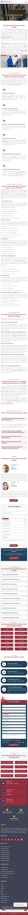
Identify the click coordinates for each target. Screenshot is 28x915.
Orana (7, 641)
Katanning (21, 629)
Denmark (21, 637)
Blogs (2, 892)
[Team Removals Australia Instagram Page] (5, 839)
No (18, 740)
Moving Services (4, 867)
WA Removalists (21, 775)
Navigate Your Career (5, 896)
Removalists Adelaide (5, 852)
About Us (3, 886)
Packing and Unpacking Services (7, 873)
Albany (7, 648)
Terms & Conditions (5, 900)
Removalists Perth (4, 848)
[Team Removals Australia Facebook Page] (2, 839)
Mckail (7, 629)
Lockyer (21, 648)
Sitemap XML (3, 898)
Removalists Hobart (5, 850)
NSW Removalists (7, 771)
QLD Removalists (21, 771)
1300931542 (15, 558)
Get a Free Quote (14, 701)
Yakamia (7, 637)
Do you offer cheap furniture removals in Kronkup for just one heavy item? (12, 447)
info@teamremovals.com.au (6, 403)
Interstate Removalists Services (7, 871)
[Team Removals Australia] (7, 2)
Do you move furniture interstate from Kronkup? (11, 442)
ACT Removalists (7, 762)
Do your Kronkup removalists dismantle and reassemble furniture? (13, 419)
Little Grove (21, 645)
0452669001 (9, 794)
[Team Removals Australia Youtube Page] (22, 839)
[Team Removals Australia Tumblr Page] (18, 839)
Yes (15, 740)
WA (9, 16)
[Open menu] (25, 2)
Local (21, 742)
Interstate (16, 742)
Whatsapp (24, 913)
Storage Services (4, 875)
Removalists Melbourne (6, 846)
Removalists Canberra (5, 860)
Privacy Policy (3, 902)
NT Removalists (21, 762)
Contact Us (3, 894)
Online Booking (4, 877)
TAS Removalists (7, 775)
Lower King (21, 641)
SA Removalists (7, 766)
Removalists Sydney (5, 858)
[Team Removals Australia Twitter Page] (9, 839)
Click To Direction (10, 801)
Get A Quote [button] (4, 913)
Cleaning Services (4, 869)
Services (2, 888)
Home (7, 16)
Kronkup (20, 16)
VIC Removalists (21, 766)
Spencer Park (7, 633)
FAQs (2, 890)
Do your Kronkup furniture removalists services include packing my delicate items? (12, 431)
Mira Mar (7, 645)
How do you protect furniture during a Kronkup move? (11, 437)
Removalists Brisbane (5, 854)
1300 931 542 (9, 402)
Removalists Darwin (5, 856)
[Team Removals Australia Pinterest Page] (15, 839)
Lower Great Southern (14, 16)
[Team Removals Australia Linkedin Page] (12, 839)
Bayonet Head (21, 633)
